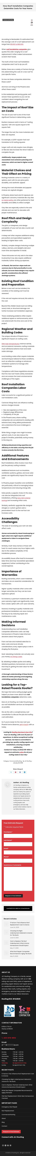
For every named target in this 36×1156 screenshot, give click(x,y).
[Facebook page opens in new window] (3, 1145)
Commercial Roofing (8, 20)
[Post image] (6, 924)
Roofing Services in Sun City (22, 732)
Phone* (7, 857)
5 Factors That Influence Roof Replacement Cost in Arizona (20, 924)
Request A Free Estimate (11, 1131)
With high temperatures (10, 344)
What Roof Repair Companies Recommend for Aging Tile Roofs (20, 953)
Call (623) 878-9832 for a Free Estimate (18, 908)
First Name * (8, 832)
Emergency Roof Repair (9, 1107)
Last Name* (8, 840)
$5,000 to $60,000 (16, 44)
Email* (6, 849)
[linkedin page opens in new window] (8, 1145)
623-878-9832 (9, 1038)
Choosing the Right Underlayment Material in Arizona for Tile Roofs (21, 933)
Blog (3, 1122)
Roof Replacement (8, 1111)
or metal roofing (7, 200)
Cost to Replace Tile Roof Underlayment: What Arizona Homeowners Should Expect (19, 943)
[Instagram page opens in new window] (5, 1145)
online (21, 752)
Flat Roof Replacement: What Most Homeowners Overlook (18, 1097)
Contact (4, 1126)
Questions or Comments (12, 865)
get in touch (24, 725)
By (27, 761)
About (4, 1118)
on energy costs (16, 657)
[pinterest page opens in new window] (10, 1145)
